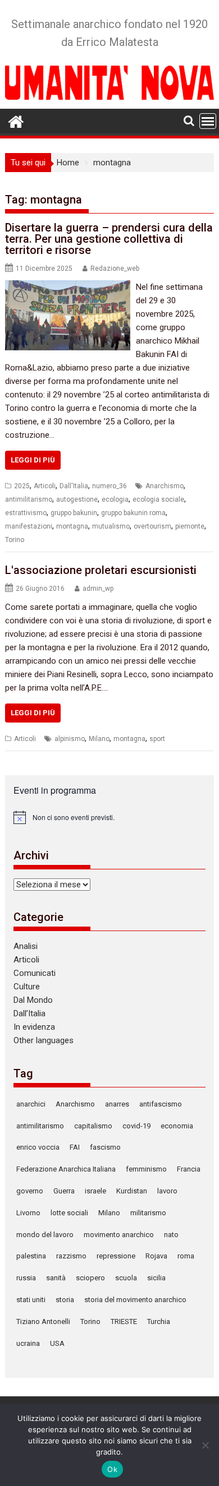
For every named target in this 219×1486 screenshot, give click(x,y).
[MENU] (207, 121)
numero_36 (109, 486)
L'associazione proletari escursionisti (101, 570)
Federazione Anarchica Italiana (66, 1169)
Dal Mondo (33, 1000)
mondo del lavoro (45, 1234)
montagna (72, 526)
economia (177, 1126)
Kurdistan (131, 1191)
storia (65, 1299)
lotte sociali (69, 1213)
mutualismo (111, 526)
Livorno (28, 1213)
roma (185, 1256)
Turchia (158, 1321)
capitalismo (93, 1126)
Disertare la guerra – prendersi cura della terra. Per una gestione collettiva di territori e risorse (109, 239)
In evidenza (34, 1027)
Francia (188, 1169)
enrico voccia (38, 1147)
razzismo (71, 1256)
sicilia (156, 1278)
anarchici (30, 1104)
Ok (112, 1469)
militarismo (148, 1213)
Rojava (156, 1256)
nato (171, 1234)
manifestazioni (28, 526)
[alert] (109, 817)
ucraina (28, 1343)
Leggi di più (33, 460)
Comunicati (34, 973)
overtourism (152, 526)
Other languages (43, 1040)
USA (57, 1343)
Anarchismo (164, 486)
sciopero (90, 1278)
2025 (22, 486)
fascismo (105, 1147)
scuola (126, 1278)
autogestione (77, 499)
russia (26, 1278)
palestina (31, 1256)
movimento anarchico (119, 1234)
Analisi (25, 946)
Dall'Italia (74, 486)
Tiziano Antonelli (43, 1321)
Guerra (64, 1191)
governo (29, 1191)
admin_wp (98, 588)
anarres (117, 1104)
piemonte (189, 526)
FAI (75, 1147)
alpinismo (69, 739)
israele (95, 1191)
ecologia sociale (158, 499)
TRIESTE (124, 1321)
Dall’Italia (29, 1013)
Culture (26, 987)
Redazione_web (114, 268)
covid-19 (136, 1126)
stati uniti (30, 1299)
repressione (116, 1256)
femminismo (146, 1169)
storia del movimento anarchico (135, 1299)
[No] (205, 1445)
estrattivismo (26, 513)
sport (157, 739)
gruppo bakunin (74, 513)
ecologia (115, 499)
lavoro (167, 1191)
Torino (14, 540)
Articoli (45, 486)
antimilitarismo (28, 499)
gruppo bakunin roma (133, 513)
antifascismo (160, 1104)
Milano (99, 739)
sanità (56, 1278)
